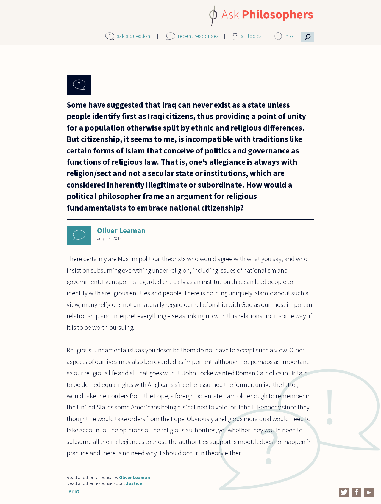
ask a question (133, 36)
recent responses (198, 36)
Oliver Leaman (121, 230)
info (288, 36)
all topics (251, 36)
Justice (134, 483)
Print (73, 491)
